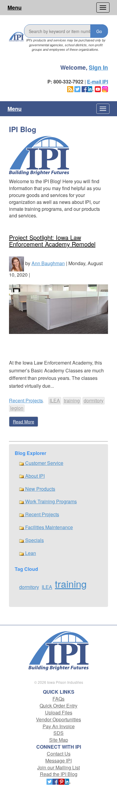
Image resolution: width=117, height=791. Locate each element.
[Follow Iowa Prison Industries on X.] (77, 88)
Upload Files (58, 712)
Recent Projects (26, 400)
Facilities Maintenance (48, 527)
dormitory (94, 400)
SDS (58, 732)
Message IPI (58, 760)
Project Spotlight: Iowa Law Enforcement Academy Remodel (52, 240)
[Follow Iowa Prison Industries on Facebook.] (85, 88)
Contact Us (58, 753)
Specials (34, 540)
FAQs (58, 698)
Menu (15, 7)
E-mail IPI (97, 81)
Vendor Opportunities (58, 719)
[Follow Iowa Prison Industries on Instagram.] (105, 88)
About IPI (34, 475)
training (72, 400)
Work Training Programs (50, 501)
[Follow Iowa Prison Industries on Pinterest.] (61, 780)
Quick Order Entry (58, 705)
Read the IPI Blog (58, 774)
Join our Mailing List (58, 767)
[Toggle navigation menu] (103, 7)
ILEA (55, 400)
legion (16, 408)
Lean (30, 553)
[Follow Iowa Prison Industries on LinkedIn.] (91, 88)
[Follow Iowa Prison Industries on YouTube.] (98, 88)
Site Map (58, 739)
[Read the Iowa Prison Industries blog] (70, 88)
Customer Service (43, 462)
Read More (23, 422)
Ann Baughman (48, 263)
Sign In (98, 67)
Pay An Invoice (59, 726)
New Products (39, 488)
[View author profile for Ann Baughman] (16, 263)
